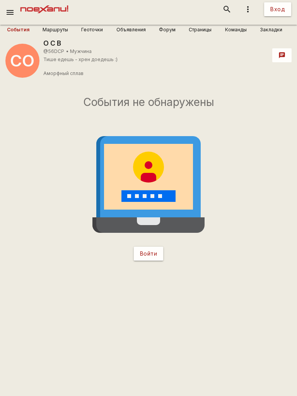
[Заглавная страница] (44, 5)
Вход (277, 9)
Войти (148, 253)
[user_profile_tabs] (22, 29)
